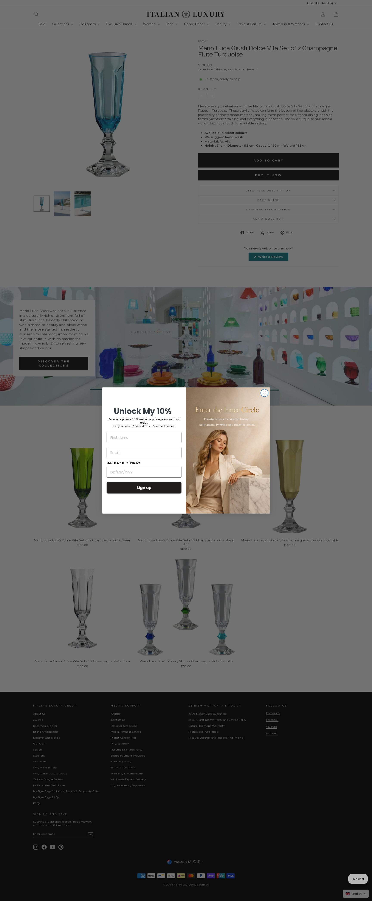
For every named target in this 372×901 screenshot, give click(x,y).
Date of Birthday (123, 462)
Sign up (144, 487)
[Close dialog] (264, 393)
